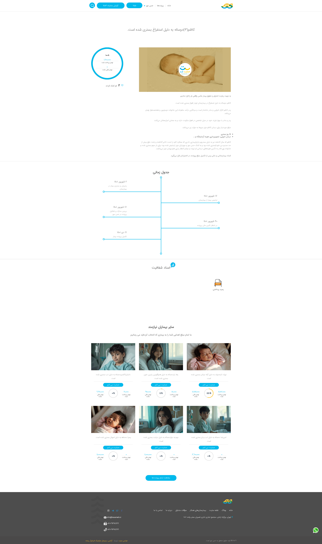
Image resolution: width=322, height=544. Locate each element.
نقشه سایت (213, 510)
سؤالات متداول (181, 510)
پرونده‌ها (160, 5)
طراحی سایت (122, 541)
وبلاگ (224, 510)
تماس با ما (158, 510)
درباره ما (169, 510)
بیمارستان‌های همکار (198, 510)
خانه (169, 5)
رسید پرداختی (218, 289)
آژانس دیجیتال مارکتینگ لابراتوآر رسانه (99, 541)
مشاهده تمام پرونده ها (161, 477)
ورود (134, 5)
